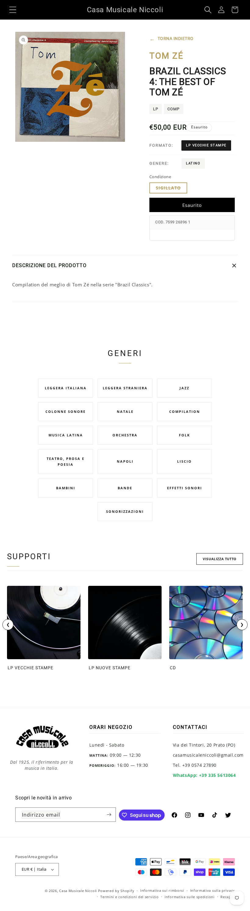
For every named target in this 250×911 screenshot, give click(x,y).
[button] (12, 9)
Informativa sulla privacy (212, 890)
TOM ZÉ (166, 56)
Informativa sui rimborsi (162, 890)
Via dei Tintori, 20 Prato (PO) (204, 745)
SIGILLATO (171, 189)
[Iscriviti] (109, 814)
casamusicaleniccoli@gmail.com (208, 755)
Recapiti (227, 896)
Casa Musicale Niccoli (78, 890)
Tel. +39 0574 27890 (194, 765)
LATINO (193, 163)
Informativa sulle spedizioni (190, 896)
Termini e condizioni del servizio (129, 896)
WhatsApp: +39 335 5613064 (204, 775)
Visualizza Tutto (220, 559)
